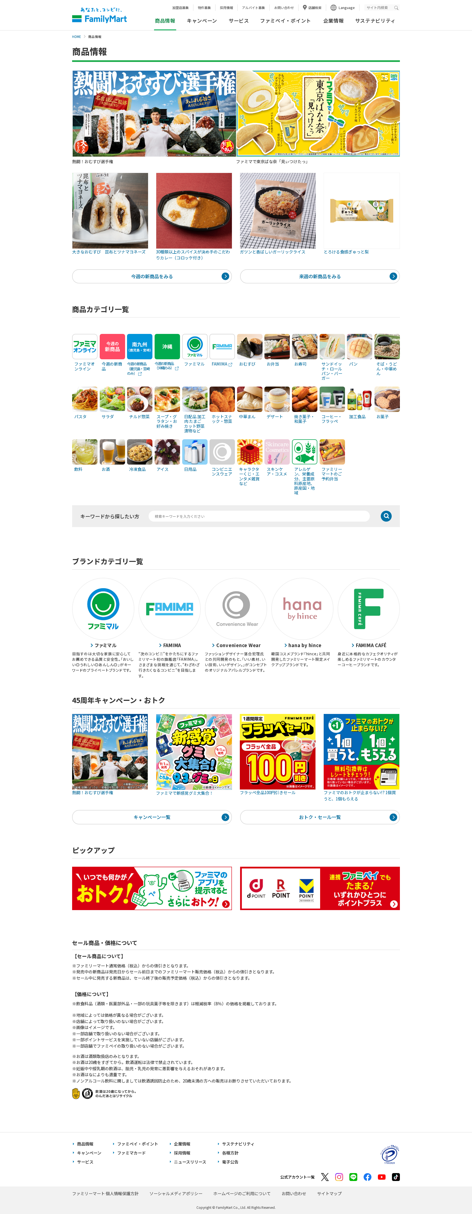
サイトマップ (329, 1193)
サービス (239, 20)
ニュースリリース (190, 1162)
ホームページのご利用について (242, 1193)
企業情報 (333, 20)
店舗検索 (314, 7)
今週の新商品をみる (152, 276)
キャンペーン (202, 20)
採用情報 (226, 7)
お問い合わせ (284, 7)
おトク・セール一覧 (320, 817)
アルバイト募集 (253, 7)
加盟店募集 (180, 7)
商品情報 (85, 1144)
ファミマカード (131, 1153)
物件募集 (204, 7)
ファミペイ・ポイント (285, 20)
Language (347, 7)
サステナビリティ (375, 20)
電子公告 (230, 1162)
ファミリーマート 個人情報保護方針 (105, 1193)
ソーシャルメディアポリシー (175, 1193)
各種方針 (230, 1153)
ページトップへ (454, 1196)
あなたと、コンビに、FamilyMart (99, 15)
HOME (76, 36)
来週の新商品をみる (320, 276)
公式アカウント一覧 (297, 1177)
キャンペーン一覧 (152, 817)
